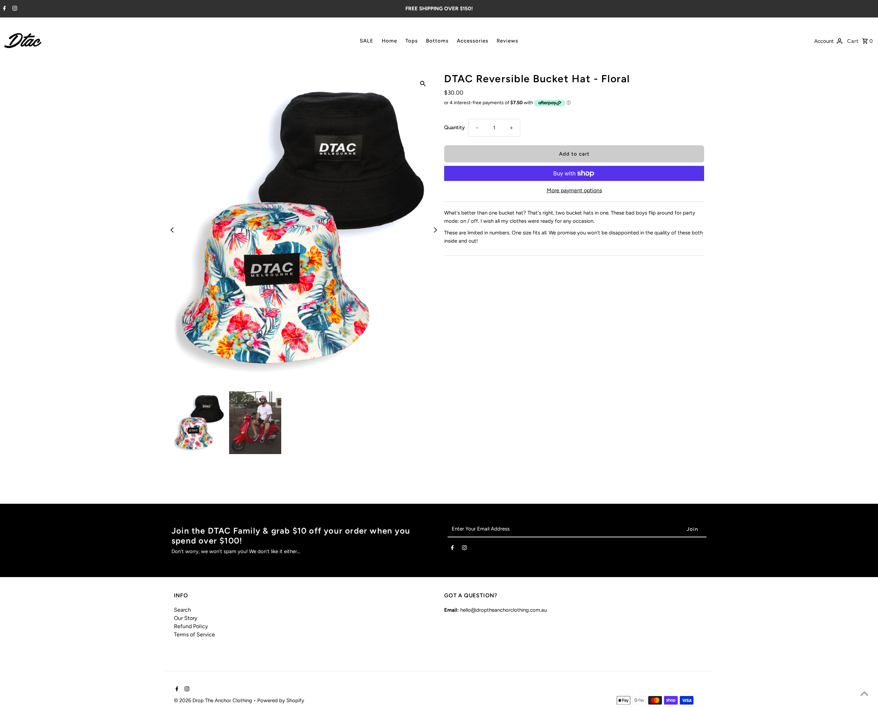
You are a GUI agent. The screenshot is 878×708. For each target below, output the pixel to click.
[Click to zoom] (422, 83)
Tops (411, 41)
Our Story (185, 618)
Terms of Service (194, 634)
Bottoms (437, 41)
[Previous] (172, 229)
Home (389, 41)
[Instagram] (14, 9)
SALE (366, 41)
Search (182, 610)
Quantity (454, 127)
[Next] (434, 229)
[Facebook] (3, 9)
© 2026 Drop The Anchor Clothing (213, 700)
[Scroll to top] (864, 694)
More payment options (574, 190)
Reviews (507, 41)
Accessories (472, 41)
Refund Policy (191, 626)
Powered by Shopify (280, 700)
